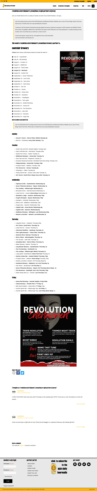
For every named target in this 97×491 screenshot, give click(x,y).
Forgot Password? (9, 486)
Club (83, 6)
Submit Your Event (32, 470)
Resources (76, 6)
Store (89, 6)
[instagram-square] (80, 464)
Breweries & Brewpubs (79, 1)
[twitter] (5, 1)
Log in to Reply (80, 404)
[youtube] (6, 1)
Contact (29, 466)
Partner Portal (31, 468)
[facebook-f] (1, 1)
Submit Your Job (32, 473)
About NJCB (31, 463)
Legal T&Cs (92, 489)
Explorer (89, 1)
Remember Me (8, 476)
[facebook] (75, 464)
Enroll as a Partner (32, 475)
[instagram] (3, 1)
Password (8, 470)
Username (8, 463)
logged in (22, 445)
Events (95, 1)
